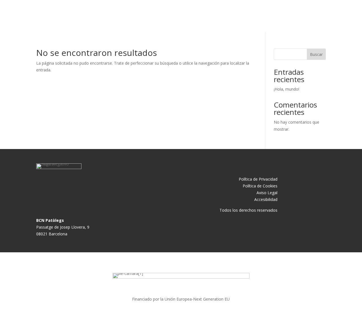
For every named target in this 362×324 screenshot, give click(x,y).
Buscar (316, 54)
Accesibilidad (265, 199)
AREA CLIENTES (306, 16)
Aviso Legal (267, 192)
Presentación (208, 16)
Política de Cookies (260, 186)
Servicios (238, 16)
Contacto (265, 16)
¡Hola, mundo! (286, 89)
